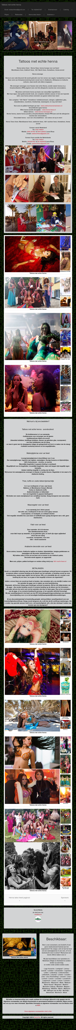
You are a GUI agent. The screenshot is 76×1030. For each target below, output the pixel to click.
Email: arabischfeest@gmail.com (15, 10)
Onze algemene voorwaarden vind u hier (38, 1011)
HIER (38, 1005)
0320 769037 (39, 130)
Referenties (18, 14)
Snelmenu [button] (50, 14)
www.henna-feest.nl (49, 110)
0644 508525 (42, 132)
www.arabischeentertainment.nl (51, 106)
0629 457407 (31, 132)
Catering (66, 10)
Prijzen (7, 14)
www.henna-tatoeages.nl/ (43, 112)
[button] (19, 898)
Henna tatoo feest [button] (34, 14)
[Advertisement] (38, 1025)
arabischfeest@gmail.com (40, 134)
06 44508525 (42, 141)
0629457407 (31, 141)
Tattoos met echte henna (11, 4)
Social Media (38, 910)
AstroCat (37, 1017)
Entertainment (52, 10)
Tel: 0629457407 (36, 10)
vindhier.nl (38, 914)
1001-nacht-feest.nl (59, 561)
